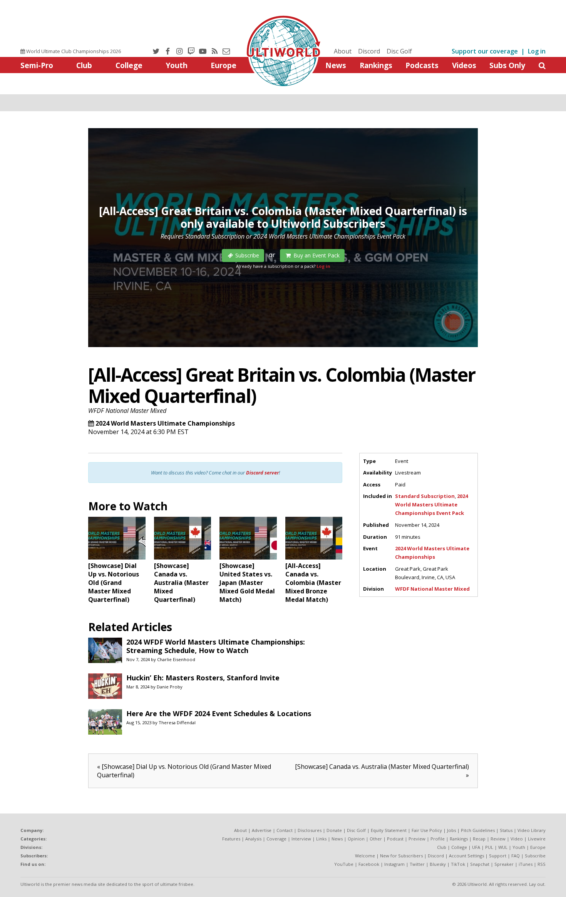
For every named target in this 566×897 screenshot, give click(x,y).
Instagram (394, 864)
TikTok (458, 864)
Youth (177, 65)
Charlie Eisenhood (176, 659)
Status (506, 830)
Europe (223, 65)
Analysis (253, 839)
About (343, 51)
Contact (284, 830)
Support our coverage (485, 51)
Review (498, 839)
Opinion (356, 839)
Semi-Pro (36, 65)
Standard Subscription (425, 496)
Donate (334, 830)
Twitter (417, 864)
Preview (417, 839)
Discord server (262, 472)
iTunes (526, 864)
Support (497, 856)
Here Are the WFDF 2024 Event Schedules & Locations (218, 713)
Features (231, 839)
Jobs (451, 830)
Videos (464, 65)
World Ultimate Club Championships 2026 (73, 51)
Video (517, 839)
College (129, 65)
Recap (479, 839)
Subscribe (535, 856)
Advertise (261, 830)
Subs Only (507, 65)
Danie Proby (170, 687)
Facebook (368, 864)
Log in (537, 51)
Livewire (537, 839)
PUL (489, 847)
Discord (369, 51)
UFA (476, 847)
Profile (437, 839)
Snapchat (479, 864)
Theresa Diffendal (177, 722)
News (335, 65)
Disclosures (310, 830)
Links (321, 839)
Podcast (395, 839)
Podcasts (422, 65)
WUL (502, 847)
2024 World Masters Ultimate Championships (165, 423)
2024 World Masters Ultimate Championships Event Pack (431, 504)
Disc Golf (399, 51)
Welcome (365, 856)
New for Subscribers (401, 856)
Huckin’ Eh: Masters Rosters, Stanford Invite (203, 677)
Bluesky (438, 864)
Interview (301, 839)
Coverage (276, 839)
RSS (542, 864)
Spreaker (504, 864)
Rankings (376, 65)
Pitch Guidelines (478, 830)
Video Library (531, 830)
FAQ (515, 856)
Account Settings (466, 856)
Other (376, 839)
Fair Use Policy (427, 830)
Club (84, 65)
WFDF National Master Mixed (127, 410)
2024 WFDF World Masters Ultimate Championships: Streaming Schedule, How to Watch (215, 646)
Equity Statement (389, 830)
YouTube (343, 864)
